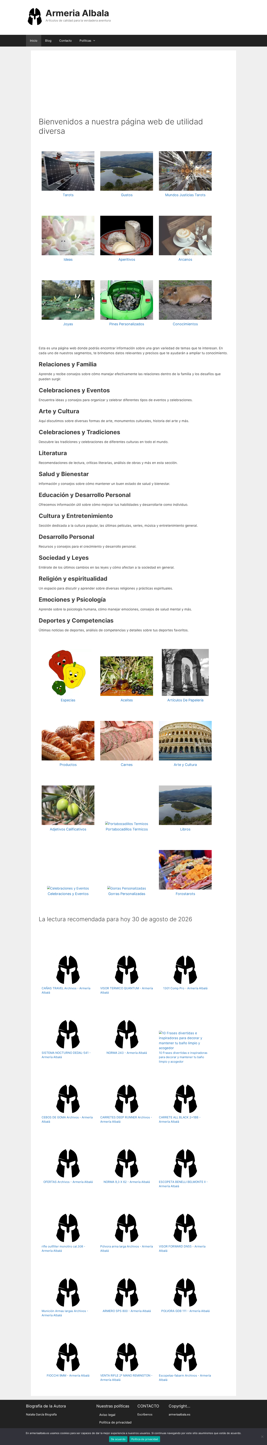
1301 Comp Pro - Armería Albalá (185, 988)
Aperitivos (126, 259)
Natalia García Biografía (41, 1414)
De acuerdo (118, 1439)
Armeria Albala (77, 13)
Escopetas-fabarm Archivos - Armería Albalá (185, 1378)
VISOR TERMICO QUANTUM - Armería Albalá (126, 990)
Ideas (68, 259)
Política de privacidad (115, 1422)
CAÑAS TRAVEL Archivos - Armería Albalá (66, 990)
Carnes (127, 765)
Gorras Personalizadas (126, 894)
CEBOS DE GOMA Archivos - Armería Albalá (67, 1119)
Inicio (33, 40)
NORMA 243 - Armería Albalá (127, 1053)
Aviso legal (107, 1415)
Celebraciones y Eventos (68, 894)
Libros (185, 829)
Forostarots (185, 894)
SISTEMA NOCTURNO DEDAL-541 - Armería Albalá (66, 1055)
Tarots (68, 195)
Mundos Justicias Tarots (185, 195)
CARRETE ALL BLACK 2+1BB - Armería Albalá (180, 1119)
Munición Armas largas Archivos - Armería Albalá (65, 1313)
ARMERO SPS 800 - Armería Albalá (127, 1311)
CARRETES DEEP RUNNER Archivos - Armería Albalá (126, 1119)
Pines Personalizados (126, 324)
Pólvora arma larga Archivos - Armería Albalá (126, 1249)
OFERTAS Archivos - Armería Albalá (68, 1182)
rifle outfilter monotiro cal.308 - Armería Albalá (63, 1249)
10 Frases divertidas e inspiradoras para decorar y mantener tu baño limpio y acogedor (183, 1057)
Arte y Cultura (185, 765)
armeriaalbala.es (179, 1414)
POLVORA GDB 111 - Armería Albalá (185, 1311)
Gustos (127, 195)
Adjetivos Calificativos (68, 829)
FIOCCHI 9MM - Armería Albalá (68, 1375)
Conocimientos (185, 324)
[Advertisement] (133, 87)
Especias (68, 700)
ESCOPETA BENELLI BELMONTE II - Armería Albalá (183, 1184)
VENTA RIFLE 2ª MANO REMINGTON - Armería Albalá (126, 1378)
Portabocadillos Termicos (127, 829)
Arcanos (185, 259)
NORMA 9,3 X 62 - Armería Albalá (127, 1182)
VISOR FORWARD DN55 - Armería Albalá (182, 1249)
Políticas (85, 40)
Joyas (68, 324)
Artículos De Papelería (185, 700)
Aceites (127, 700)
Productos (68, 765)
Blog (48, 40)
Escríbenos (144, 1414)
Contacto (65, 40)
